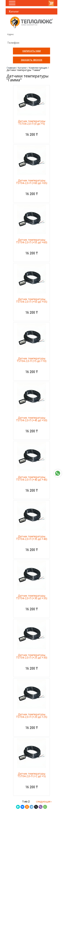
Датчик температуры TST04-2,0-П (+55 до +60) (31, 241)
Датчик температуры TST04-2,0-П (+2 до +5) (31, 775)
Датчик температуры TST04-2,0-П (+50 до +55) (31, 300)
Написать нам (31, 50)
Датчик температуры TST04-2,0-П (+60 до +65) (31, 182)
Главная (11, 67)
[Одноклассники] (27, 807)
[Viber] (40, 807)
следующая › (44, 801)
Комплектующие (38, 67)
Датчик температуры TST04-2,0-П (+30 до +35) (31, 597)
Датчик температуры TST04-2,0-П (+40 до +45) (31, 478)
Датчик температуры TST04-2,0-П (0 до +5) (31, 122)
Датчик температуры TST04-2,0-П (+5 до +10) (31, 360)
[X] (36, 807)
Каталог (22, 67)
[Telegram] (31, 807)
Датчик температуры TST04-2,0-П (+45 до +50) (31, 419)
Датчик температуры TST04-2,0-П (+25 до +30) (31, 656)
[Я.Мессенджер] (18, 807)
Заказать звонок (31, 59)
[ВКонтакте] (22, 807)
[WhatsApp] (45, 807)
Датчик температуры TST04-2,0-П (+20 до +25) (31, 715)
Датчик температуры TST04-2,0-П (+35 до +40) (31, 538)
